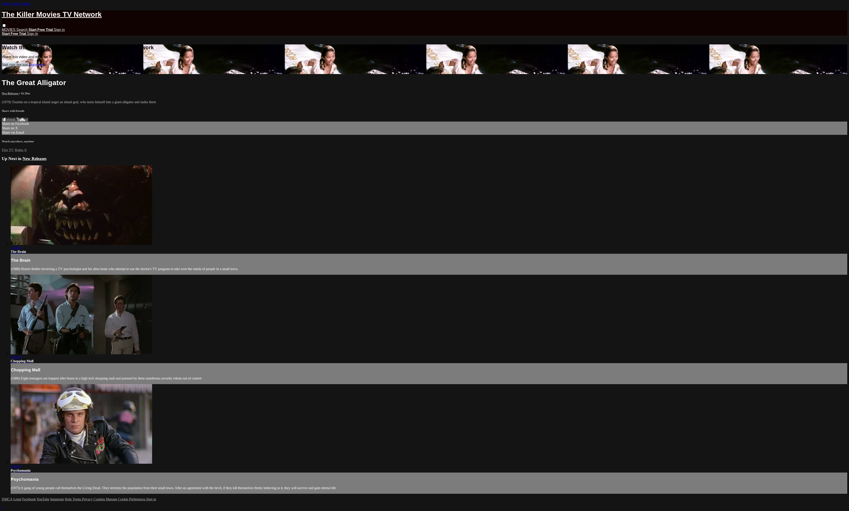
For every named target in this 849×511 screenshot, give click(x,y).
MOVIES (9, 30)
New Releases (10, 93)
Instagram (57, 499)
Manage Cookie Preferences (126, 499)
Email (24, 119)
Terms (77, 499)
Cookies (100, 499)
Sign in (59, 30)
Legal (17, 499)
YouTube (42, 499)
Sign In (32, 34)
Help (69, 499)
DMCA (7, 499)
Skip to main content (16, 4)
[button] (4, 25)
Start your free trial (15, 64)
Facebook (9, 119)
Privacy (88, 499)
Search (22, 30)
